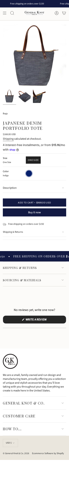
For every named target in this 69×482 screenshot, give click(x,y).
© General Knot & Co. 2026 (16, 453)
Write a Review (42, 320)
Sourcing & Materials (22, 280)
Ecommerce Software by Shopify (48, 453)
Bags (5, 113)
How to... (12, 428)
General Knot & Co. (24, 403)
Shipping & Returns (13, 232)
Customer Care (19, 415)
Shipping (8, 139)
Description (10, 188)
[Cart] (64, 13)
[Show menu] (4, 13)
